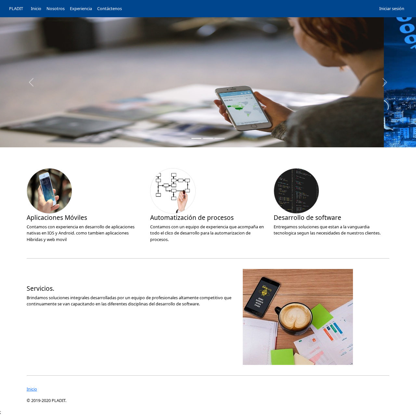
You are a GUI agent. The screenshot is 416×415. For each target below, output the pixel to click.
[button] (31, 82)
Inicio (32, 389)
